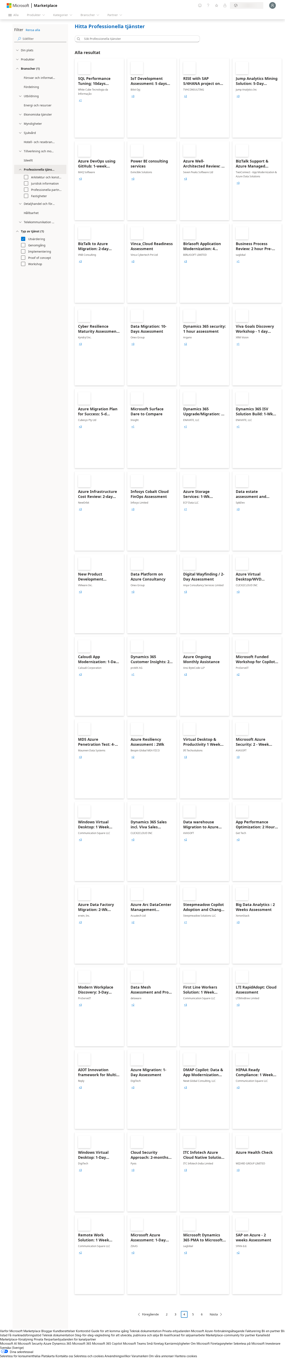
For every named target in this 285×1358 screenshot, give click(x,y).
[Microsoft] (18, 5)
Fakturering (253, 1331)
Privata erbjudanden (176, 1331)
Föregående (150, 1314)
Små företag (155, 1343)
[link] (99, 98)
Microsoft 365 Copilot (107, 1343)
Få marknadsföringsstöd (24, 1335)
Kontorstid (83, 1331)
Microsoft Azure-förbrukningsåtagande (218, 1331)
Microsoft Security (30, 1343)
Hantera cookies (186, 1356)
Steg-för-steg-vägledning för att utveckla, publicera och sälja (117, 1335)
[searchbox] (44, 39)
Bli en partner (271, 1331)
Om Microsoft (200, 1343)
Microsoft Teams (134, 1343)
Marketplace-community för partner (230, 1335)
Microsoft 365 (81, 1343)
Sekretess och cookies (89, 1356)
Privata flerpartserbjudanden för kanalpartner (65, 1339)
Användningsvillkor (118, 1356)
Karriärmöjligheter (177, 1343)
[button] (77, 38)
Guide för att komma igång (110, 1331)
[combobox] (138, 38)
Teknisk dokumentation (145, 1331)
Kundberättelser (64, 1331)
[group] (80, 100)
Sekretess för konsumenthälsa (20, 1356)
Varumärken (139, 1356)
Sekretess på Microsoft (249, 1343)
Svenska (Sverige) (12, 1347)
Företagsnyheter (222, 1343)
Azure (47, 1343)
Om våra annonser (161, 1356)
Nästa (214, 1314)
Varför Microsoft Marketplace (20, 1331)
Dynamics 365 (61, 1343)
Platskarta (48, 1356)
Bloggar (46, 1331)
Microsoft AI (8, 1343)
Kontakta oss (64, 1356)
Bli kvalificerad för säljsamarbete (182, 1335)
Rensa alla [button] (33, 30)
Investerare (272, 1343)
